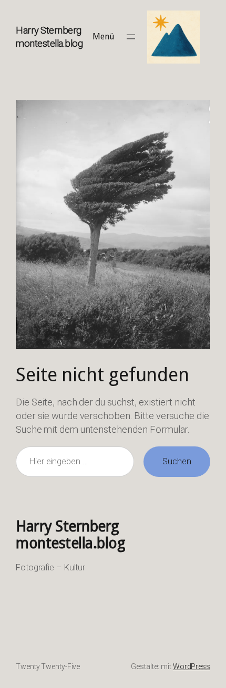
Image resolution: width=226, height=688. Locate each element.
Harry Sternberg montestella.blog (70, 535)
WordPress (191, 666)
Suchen (176, 461)
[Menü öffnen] (131, 36)
